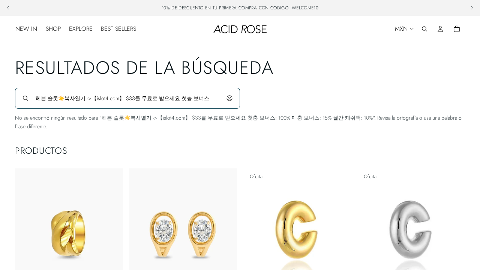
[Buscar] (424, 29)
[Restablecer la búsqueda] (229, 98)
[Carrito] (456, 29)
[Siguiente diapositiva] (111, 236)
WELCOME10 (305, 7)
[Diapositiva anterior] (26, 236)
